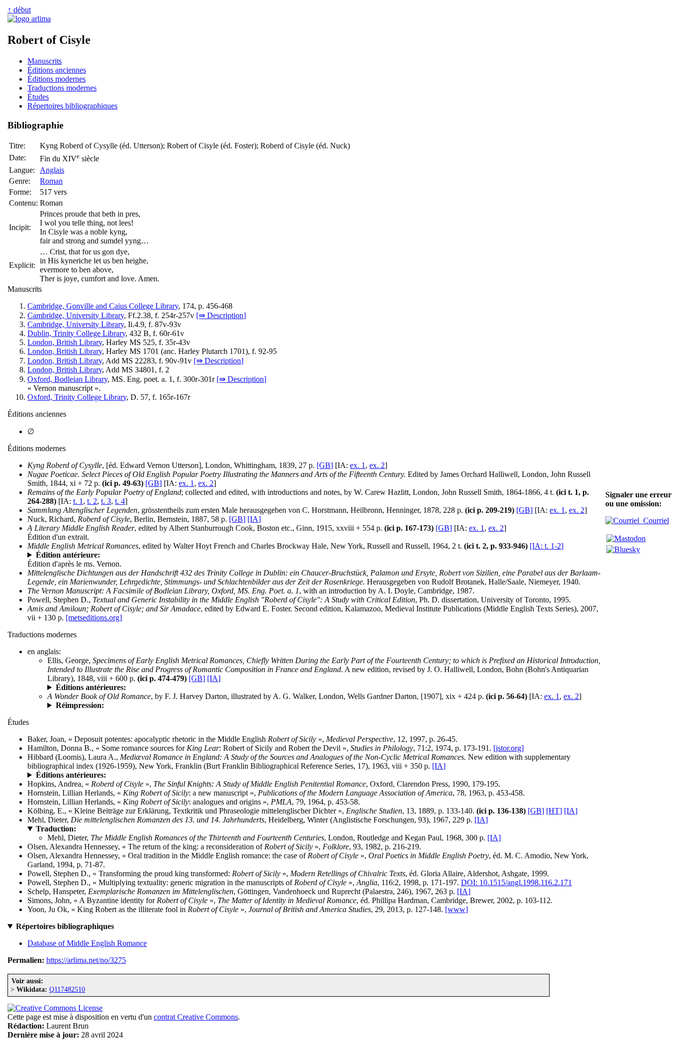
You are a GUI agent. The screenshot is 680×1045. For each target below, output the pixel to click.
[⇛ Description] (221, 315)
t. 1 (78, 501)
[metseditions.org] (94, 617)
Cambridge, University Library (75, 315)
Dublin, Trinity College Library (76, 333)
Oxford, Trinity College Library (76, 397)
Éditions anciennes (56, 70)
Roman (51, 181)
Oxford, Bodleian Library (67, 379)
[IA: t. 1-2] (547, 546)
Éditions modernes (56, 79)
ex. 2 (377, 465)
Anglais (52, 170)
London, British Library (64, 342)
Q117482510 (67, 989)
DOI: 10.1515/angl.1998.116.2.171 (516, 882)
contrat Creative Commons (196, 1017)
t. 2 (92, 501)
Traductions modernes (62, 88)
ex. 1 (357, 465)
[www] (456, 909)
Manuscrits (44, 61)
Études (38, 97)
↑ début (19, 9)
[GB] (325, 465)
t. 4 (120, 501)
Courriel (654, 520)
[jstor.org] (508, 748)
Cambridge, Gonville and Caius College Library (102, 306)
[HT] (554, 811)
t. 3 (106, 501)
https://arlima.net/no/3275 (86, 960)
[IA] (254, 519)
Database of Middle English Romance (87, 943)
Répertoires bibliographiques (72, 106)
